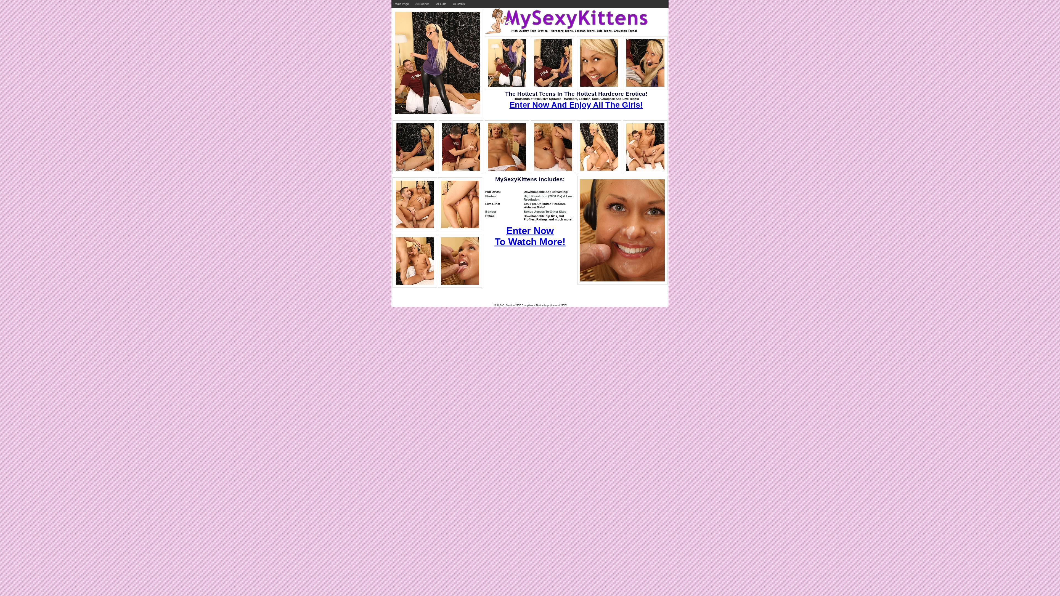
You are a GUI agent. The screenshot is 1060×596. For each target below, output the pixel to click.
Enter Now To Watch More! (530, 236)
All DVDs (459, 4)
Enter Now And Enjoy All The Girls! (576, 104)
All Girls (441, 4)
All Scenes (422, 4)
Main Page (402, 4)
